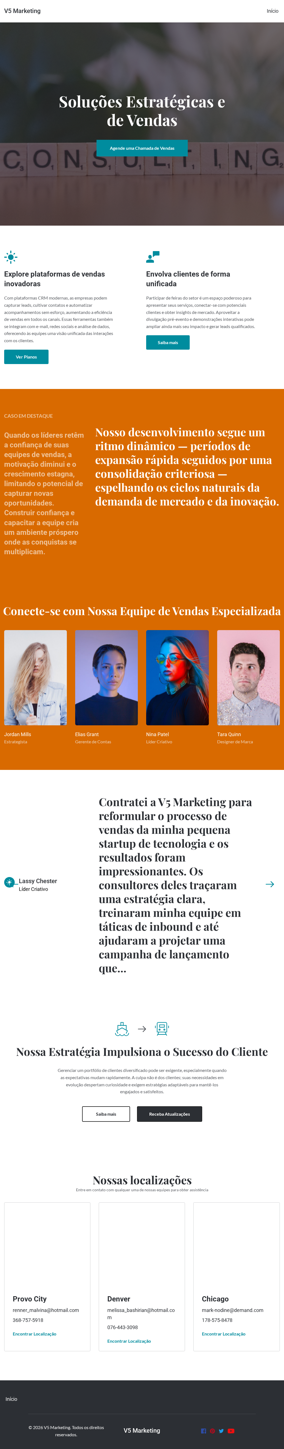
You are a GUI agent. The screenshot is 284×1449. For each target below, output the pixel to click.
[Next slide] (270, 884)
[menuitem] (272, 11)
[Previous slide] (14, 884)
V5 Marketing (22, 10)
